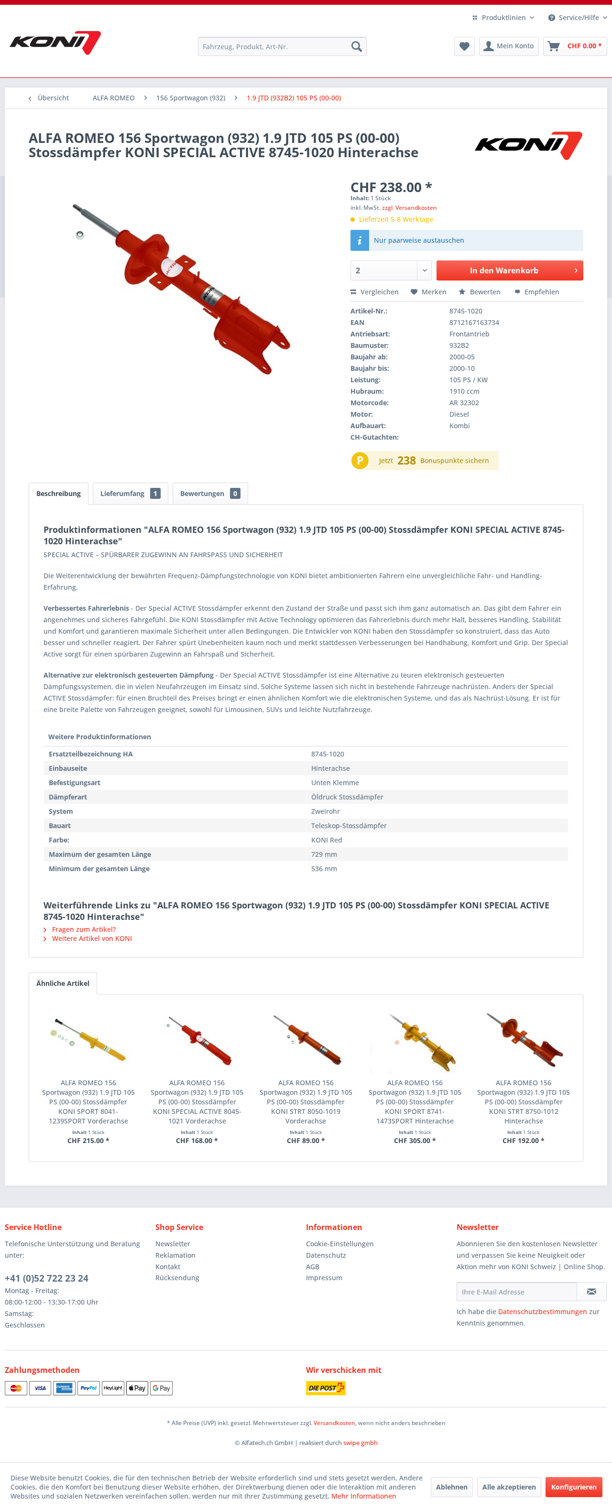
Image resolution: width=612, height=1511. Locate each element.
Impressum (324, 1277)
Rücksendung (177, 1277)
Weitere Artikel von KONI (91, 938)
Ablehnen (452, 1486)
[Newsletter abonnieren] (592, 1291)
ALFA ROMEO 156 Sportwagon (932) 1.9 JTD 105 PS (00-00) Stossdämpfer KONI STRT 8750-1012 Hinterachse (523, 1101)
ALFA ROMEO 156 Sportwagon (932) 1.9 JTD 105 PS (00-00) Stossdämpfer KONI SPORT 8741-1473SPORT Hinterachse (415, 1101)
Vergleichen (379, 291)
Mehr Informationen (363, 1495)
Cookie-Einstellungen (340, 1243)
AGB (312, 1266)
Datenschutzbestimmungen (542, 1311)
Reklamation (175, 1255)
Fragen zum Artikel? (83, 929)
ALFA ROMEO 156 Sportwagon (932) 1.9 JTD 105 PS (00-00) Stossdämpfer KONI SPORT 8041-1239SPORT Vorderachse (88, 1101)
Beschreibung (58, 493)
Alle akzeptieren (509, 1486)
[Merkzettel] (464, 46)
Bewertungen (208, 493)
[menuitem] (282, 46)
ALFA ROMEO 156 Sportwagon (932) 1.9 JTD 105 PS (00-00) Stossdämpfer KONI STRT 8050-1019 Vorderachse (306, 1101)
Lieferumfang (128, 493)
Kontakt (167, 1266)
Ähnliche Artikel (62, 983)
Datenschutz (326, 1255)
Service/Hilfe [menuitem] (579, 17)
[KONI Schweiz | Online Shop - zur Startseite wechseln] (55, 43)
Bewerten (485, 291)
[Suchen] (357, 46)
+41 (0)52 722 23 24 (46, 1278)
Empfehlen (541, 291)
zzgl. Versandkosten (409, 208)
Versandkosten (334, 1423)
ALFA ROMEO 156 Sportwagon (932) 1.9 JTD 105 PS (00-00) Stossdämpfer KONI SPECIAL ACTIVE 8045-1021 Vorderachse (197, 1101)
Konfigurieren (574, 1486)
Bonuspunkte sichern (454, 460)
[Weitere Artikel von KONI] (527, 147)
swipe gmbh (360, 1442)
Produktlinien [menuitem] (504, 17)
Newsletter (172, 1243)
